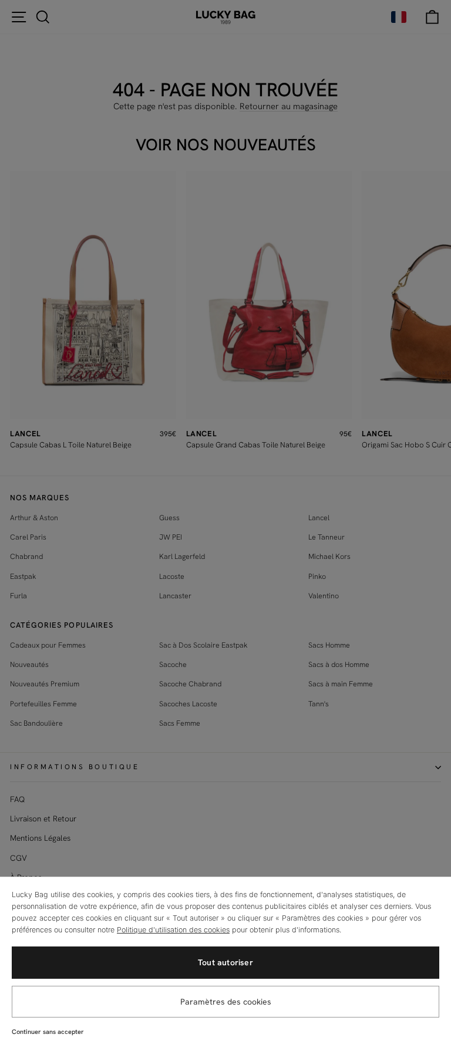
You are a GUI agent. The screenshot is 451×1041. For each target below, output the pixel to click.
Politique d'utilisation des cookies (173, 929)
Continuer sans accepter (48, 1031)
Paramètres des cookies (225, 1001)
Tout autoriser (225, 962)
